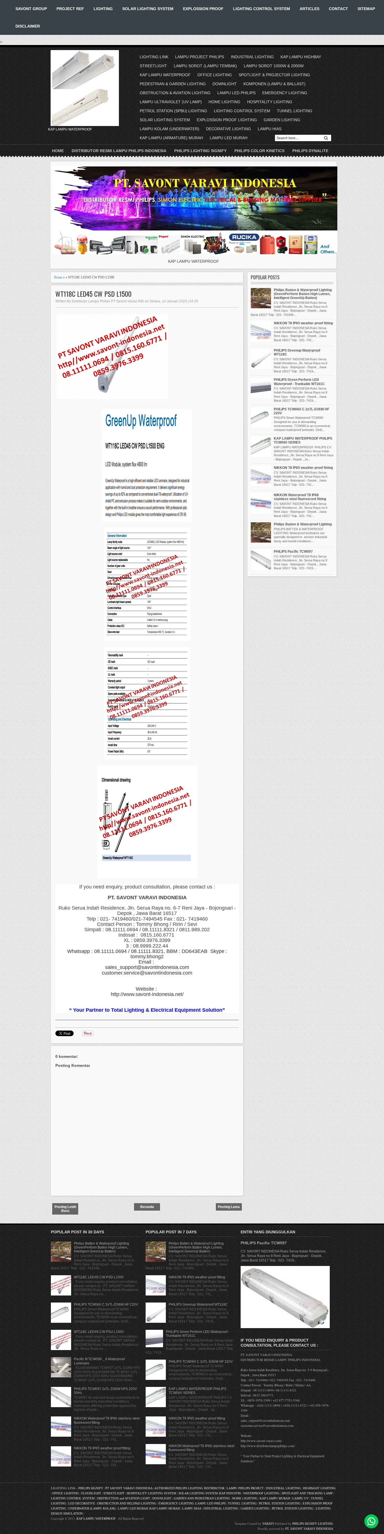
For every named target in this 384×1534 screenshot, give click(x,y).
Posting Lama (229, 1207)
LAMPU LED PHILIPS (236, 93)
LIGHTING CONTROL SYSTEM (261, 8)
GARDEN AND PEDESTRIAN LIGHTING (202, 1498)
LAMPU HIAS (269, 129)
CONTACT (338, 8)
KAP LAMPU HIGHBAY (301, 57)
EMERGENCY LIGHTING (284, 93)
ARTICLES (309, 8)
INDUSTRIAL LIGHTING (252, 57)
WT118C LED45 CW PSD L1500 (93, 294)
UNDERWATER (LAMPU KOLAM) (92, 1508)
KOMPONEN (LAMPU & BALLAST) (274, 84)
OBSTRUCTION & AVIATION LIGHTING (175, 93)
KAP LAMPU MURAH (275, 1498)
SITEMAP (366, 8)
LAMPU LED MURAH (228, 138)
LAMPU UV (300, 1498)
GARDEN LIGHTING (282, 120)
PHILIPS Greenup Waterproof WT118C (198, 1304)
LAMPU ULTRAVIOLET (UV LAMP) (171, 102)
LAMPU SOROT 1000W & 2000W (274, 66)
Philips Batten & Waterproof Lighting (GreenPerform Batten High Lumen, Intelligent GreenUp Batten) (303, 294)
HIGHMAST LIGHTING (319, 1488)
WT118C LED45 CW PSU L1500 (99, 1332)
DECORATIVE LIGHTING (228, 129)
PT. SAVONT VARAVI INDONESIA (309, 1528)
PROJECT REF (70, 8)
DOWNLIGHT (225, 84)
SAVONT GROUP (31, 8)
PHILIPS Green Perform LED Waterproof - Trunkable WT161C (299, 382)
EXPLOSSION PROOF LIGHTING (227, 120)
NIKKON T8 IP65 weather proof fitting (303, 323)
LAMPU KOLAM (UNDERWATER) (169, 129)
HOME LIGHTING (224, 102)
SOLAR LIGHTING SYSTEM (147, 8)
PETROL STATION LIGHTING (280, 1503)
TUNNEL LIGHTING (294, 111)
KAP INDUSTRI (230, 1493)
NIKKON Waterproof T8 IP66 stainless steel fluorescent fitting (300, 497)
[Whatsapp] (371, 1521)
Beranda (147, 1207)
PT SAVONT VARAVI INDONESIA (129, 1488)
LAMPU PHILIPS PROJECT (246, 1488)
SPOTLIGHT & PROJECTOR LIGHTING (274, 75)
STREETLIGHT (153, 66)
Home (58, 151)
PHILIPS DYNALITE (310, 151)
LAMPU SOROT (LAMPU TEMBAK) (205, 66)
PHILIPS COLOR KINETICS (259, 151)
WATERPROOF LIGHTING (261, 1493)
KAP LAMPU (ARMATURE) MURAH (171, 138)
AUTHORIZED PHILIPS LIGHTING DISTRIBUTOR (189, 1488)
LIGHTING (103, 8)
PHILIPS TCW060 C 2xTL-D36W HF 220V (106, 1304)
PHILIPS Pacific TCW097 (293, 552)
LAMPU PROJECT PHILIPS (199, 57)
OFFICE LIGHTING (214, 75)
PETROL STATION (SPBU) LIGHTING (173, 111)
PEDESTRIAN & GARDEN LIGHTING (173, 84)
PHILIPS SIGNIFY (91, 1488)
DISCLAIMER (27, 26)
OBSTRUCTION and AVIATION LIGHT (123, 1498)
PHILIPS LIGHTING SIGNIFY (200, 151)
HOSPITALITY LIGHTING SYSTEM (151, 1493)
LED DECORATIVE (81, 1503)
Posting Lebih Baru (65, 1209)
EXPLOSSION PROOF (203, 8)
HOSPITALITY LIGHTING (269, 102)
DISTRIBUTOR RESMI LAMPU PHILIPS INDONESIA (119, 151)
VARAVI (268, 1523)
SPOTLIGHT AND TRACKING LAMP (307, 1493)
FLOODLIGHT (91, 1493)
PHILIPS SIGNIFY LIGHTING (312, 1523)
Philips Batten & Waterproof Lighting (303, 524)
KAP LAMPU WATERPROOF (165, 75)
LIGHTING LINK (154, 57)
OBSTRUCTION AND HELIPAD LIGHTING (126, 1503)
